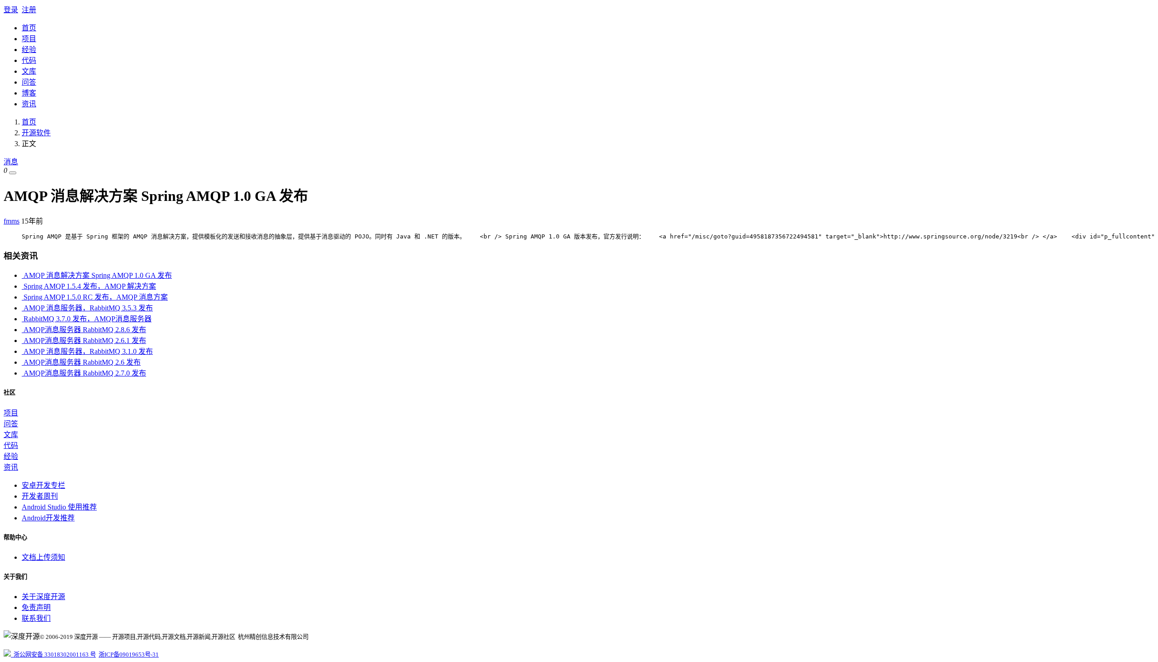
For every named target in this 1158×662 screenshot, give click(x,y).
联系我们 (36, 618)
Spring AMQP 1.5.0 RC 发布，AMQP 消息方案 (95, 297)
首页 (29, 28)
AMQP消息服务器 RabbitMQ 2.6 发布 (81, 362)
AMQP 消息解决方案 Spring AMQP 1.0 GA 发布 (97, 275)
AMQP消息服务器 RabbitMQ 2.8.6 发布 (84, 329)
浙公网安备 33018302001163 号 (53, 654)
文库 (29, 71)
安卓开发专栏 (43, 485)
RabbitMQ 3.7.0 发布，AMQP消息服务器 (87, 319)
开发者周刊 (40, 496)
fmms (11, 221)
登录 (11, 10)
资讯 (29, 104)
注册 (29, 10)
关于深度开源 (43, 596)
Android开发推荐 (48, 518)
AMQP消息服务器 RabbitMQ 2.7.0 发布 (84, 373)
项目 (29, 39)
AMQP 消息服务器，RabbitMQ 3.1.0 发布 (87, 351)
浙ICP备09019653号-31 (129, 654)
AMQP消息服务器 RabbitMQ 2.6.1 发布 (84, 340)
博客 (29, 93)
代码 (29, 60)
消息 (11, 162)
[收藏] (12, 172)
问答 (29, 82)
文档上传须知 (43, 557)
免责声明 (36, 607)
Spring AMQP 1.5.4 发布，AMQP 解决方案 (89, 286)
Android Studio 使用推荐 (59, 507)
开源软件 (36, 133)
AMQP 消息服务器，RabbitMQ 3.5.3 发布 (87, 308)
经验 (29, 49)
